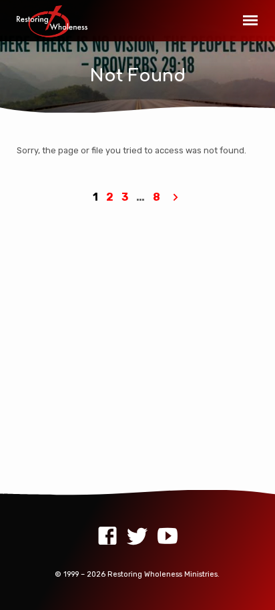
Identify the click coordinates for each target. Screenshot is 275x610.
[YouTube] (168, 536)
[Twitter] (137, 536)
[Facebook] (107, 536)
